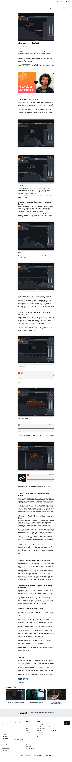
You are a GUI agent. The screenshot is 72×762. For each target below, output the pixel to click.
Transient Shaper (49, 520)
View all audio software (30, 748)
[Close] (70, 759)
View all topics (40, 740)
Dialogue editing (41, 8)
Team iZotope (20, 46)
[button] (7, 8)
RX (26, 724)
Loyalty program (17, 733)
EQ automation (40, 209)
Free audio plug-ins (17, 726)
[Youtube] (53, 730)
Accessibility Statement (6, 744)
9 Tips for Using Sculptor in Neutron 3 (15, 702)
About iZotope (4, 722)
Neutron (29, 46)
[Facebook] (49, 730)
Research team (5, 728)
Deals (15, 735)
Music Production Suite (30, 740)
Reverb (38, 736)
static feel (29, 576)
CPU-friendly (27, 65)
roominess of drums (28, 530)
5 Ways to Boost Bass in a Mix (36, 702)
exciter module (35, 304)
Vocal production (40, 738)
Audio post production (41, 728)
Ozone (27, 726)
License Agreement (5, 742)
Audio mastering (18, 8)
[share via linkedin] (24, 679)
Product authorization (18, 722)
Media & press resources (6, 731)
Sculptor (19, 327)
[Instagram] (51, 730)
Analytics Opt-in (5, 750)
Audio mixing (26, 8)
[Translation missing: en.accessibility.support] (64, 2)
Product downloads (17, 728)
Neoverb (27, 736)
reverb (26, 537)
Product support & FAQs (18, 739)
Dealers (15, 737)
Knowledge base (17, 724)
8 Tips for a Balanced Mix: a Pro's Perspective (56, 702)
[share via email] (27, 679)
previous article (21, 209)
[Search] (62, 2)
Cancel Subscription (6, 748)
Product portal (16, 731)
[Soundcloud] (55, 730)
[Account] (66, 2)
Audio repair (33, 8)
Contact (3, 724)
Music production (40, 734)
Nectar (27, 730)
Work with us (4, 726)
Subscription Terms (5, 746)
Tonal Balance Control (30, 738)
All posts (11, 8)
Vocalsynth (28, 732)
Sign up (66, 723)
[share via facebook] (19, 679)
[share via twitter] (21, 679)
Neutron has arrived (26, 64)
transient (33, 522)
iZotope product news (51, 8)
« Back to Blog (21, 682)
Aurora (27, 734)
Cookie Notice (4, 736)
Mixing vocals (61, 8)
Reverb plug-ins (28, 746)
